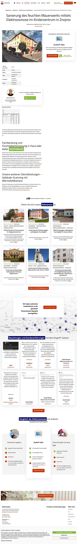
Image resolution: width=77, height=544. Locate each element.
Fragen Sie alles (31, 97)
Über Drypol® (34, 3)
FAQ (22, 3)
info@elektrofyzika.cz (6, 515)
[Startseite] (14, 3)
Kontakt (48, 3)
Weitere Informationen (6, 540)
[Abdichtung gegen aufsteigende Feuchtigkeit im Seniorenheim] (63, 226)
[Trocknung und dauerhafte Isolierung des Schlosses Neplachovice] (13, 265)
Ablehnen (64, 535)
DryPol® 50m (38, 442)
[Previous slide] (4, 46)
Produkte (18, 3)
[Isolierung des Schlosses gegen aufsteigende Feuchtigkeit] (38, 226)
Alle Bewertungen (38, 410)
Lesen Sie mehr (38, 26)
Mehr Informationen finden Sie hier (21, 189)
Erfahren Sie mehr (38, 470)
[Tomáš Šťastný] (48, 374)
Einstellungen (64, 538)
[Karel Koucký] (66, 375)
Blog (39, 3)
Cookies (70, 524)
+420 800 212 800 (5, 514)
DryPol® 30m (11, 367)
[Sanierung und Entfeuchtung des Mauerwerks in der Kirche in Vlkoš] (38, 265)
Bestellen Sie (37, 165)
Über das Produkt (52, 55)
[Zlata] (11, 346)
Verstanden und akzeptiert (64, 532)
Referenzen (27, 3)
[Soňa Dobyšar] (29, 374)
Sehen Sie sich (38, 288)
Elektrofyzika (8, 10)
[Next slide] (40, 46)
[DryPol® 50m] (59, 39)
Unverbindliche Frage (50, 307)
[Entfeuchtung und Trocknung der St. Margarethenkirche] (13, 226)
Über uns (43, 3)
